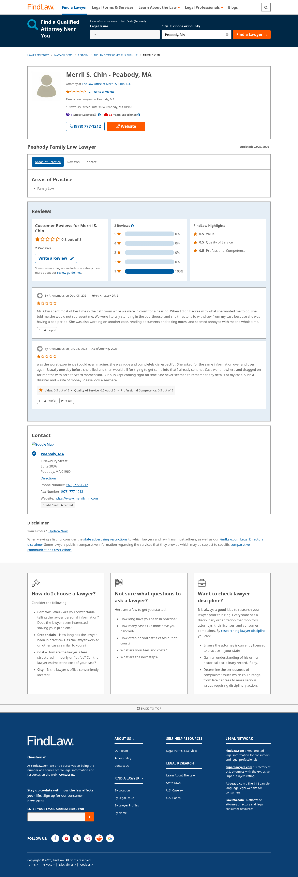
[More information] (132, 226)
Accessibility (123, 758)
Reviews (73, 162)
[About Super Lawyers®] (99, 115)
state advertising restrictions (105, 539)
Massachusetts (63, 55)
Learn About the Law (180, 775)
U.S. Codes (173, 798)
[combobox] (125, 34)
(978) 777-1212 (77, 485)
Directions (49, 478)
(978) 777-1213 (72, 491)
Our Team (121, 751)
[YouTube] (66, 838)
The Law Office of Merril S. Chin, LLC (115, 55)
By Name (121, 813)
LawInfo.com (235, 800)
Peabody (83, 55)
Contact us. (67, 774)
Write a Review (103, 91)
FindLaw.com (235, 751)
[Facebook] (55, 838)
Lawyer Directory (38, 55)
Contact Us (122, 766)
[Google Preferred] (110, 838)
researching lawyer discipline (243, 630)
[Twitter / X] (77, 838)
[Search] (266, 7)
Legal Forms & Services (181, 751)
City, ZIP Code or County (181, 26)
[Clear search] (227, 34)
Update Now (58, 531)
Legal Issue (99, 26)
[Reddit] (99, 838)
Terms (31, 864)
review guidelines (69, 272)
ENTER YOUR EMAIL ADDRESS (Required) (55, 809)
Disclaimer (66, 864)
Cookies (85, 864)
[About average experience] (138, 115)
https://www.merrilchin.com (76, 498)
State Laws (173, 783)
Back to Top (151, 708)
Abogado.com (235, 783)
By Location (122, 790)
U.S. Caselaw (174, 790)
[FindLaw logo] (42, 7)
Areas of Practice (48, 162)
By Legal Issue (124, 798)
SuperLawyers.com (239, 767)
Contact (90, 162)
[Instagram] (88, 838)
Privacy (48, 864)
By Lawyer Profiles (127, 805)
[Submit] (89, 816)
